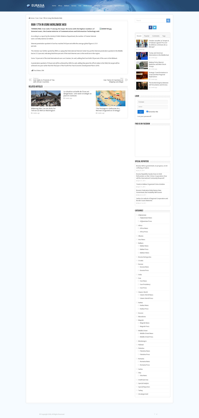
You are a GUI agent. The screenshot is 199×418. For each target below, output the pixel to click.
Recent (139, 36)
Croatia (140, 260)
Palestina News (145, 351)
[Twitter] (155, 27)
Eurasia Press (144, 270)
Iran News (143, 281)
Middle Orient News (146, 333)
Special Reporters (144, 387)
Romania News (145, 361)
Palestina (141, 348)
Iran (80, 6)
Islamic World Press (146, 298)
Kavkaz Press (144, 309)
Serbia (140, 369)
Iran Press (143, 288)
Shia (139, 373)
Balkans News (144, 253)
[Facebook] (150, 27)
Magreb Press (144, 326)
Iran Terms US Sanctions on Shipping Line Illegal (113, 80)
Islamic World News (146, 295)
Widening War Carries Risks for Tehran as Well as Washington (43, 109)
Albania (140, 236)
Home (54, 6)
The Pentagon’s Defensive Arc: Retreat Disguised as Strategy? (108, 109)
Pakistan (141, 345)
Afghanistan (142, 215)
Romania (97, 6)
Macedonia (142, 316)
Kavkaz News (144, 305)
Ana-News (141, 239)
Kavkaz (140, 302)
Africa (60, 6)
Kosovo (140, 313)
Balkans (66, 6)
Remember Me (153, 112)
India (140, 274)
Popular (146, 36)
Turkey (140, 390)
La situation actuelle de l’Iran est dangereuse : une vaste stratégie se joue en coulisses (77, 94)
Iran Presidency (145, 284)
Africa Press (144, 232)
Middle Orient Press (146, 337)
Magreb (141, 320)
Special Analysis (119, 6)
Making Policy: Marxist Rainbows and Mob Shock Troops (157, 64)
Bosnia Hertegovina (144, 257)
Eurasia (74, 6)
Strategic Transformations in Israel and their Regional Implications (158, 75)
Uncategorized (143, 394)
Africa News (144, 228)
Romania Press (145, 365)
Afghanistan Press (146, 221)
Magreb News (144, 323)
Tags (163, 36)
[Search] (168, 21)
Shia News (143, 375)
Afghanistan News (146, 218)
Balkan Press (144, 249)
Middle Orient (87, 6)
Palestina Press (145, 354)
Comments (155, 36)
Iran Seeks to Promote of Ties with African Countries (43, 80)
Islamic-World (143, 292)
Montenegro (142, 341)
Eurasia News (144, 267)
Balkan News (144, 246)
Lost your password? (144, 116)
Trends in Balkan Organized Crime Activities (150, 184)
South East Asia (107, 6)
